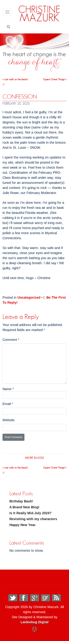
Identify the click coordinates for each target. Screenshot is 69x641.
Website (9, 420)
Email (8, 404)
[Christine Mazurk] (39, 13)
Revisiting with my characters (33, 519)
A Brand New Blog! (24, 507)
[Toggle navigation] (7, 12)
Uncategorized (28, 297)
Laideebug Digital (35, 622)
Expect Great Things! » (54, 79)
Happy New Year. (22, 525)
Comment (11, 340)
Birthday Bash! (21, 501)
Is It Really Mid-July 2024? (30, 513)
